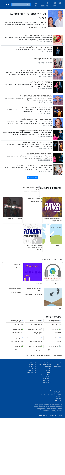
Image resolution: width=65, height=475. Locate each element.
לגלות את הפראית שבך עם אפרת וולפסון (36, 119)
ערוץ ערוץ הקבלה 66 (54, 350)
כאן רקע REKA (46, 380)
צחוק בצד (18, 267)
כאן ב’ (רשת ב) (46, 376)
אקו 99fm (48, 366)
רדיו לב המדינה (46, 362)
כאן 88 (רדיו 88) (46, 374)
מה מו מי (39, 283)
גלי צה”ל (48, 372)
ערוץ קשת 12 (32, 364)
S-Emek (58, 396)
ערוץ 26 (58, 341)
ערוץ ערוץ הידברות (36, 350)
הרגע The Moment (15, 292)
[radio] (32, 282)
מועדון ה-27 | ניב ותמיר (15, 219)
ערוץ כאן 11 (33, 362)
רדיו (54, 6)
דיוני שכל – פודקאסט (35, 201)
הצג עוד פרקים (32, 178)
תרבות (39, 27)
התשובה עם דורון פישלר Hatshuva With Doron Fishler (34, 247)
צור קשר (58, 364)
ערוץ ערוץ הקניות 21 (17, 341)
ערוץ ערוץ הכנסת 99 (36, 333)
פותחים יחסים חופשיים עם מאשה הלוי (37, 142)
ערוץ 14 (34, 368)
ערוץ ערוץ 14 (57, 333)
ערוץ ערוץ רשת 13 (18, 324)
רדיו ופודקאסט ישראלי (44, 415)
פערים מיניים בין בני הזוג (42, 59)
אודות (59, 362)
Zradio (6, 4)
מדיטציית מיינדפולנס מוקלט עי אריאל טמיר (35, 47)
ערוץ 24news (19, 350)
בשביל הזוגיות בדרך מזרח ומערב (39, 154)
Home (48, 356)
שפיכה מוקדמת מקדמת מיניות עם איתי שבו (35, 70)
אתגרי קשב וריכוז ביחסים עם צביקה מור (36, 107)
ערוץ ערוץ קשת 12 (36, 324)
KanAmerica (57, 392)
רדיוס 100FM (47, 382)
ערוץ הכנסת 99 (31, 372)
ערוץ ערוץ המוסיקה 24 (35, 341)
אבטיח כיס (58, 400)
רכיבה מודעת (58, 283)
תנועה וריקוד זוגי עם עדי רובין (40, 82)
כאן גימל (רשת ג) (46, 378)
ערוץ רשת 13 (32, 366)
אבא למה (58, 398)
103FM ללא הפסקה (45, 364)
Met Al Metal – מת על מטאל (33, 294)
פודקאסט (44, 6)
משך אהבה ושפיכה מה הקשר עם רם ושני (36, 96)
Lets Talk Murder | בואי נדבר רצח (51, 394)
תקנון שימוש (57, 366)
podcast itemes (57, 356)
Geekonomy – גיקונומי (54, 390)
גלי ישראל (48, 370)
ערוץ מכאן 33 (32, 370)
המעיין (60, 308)
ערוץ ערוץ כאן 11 (56, 324)
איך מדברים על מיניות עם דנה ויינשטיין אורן (35, 131)
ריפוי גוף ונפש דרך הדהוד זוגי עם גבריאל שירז (34, 165)
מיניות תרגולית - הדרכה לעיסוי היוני (38, 36)
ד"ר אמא (59, 245)
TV (36, 6)
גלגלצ (49, 368)
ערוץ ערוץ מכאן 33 (17, 333)
